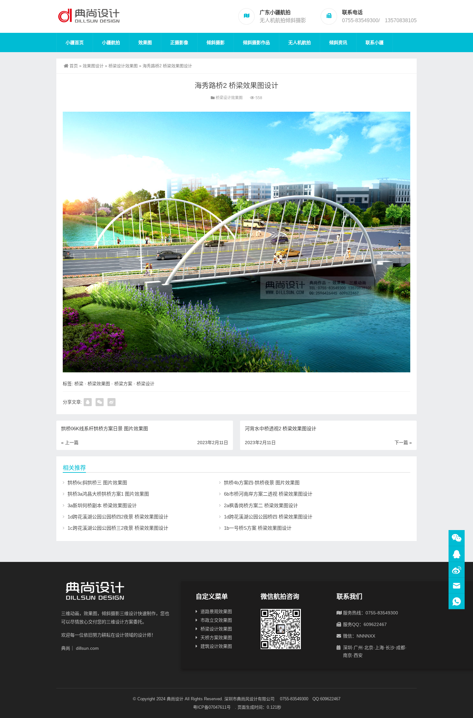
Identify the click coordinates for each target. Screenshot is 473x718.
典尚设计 (175, 698)
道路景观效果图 (216, 611)
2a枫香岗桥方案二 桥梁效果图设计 (261, 505)
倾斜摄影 (216, 42)
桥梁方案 (123, 383)
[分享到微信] (100, 402)
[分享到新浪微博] (111, 402)
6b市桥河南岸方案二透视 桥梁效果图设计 (268, 494)
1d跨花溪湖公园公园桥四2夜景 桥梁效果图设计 (118, 516)
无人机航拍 (299, 42)
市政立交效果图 (216, 620)
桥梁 (78, 383)
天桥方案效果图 (216, 637)
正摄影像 (179, 42)
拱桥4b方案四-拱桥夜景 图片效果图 (262, 482)
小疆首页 (75, 42)
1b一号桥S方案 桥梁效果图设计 (258, 528)
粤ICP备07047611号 (214, 707)
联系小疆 (375, 42)
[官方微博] (457, 570)
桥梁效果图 (99, 383)
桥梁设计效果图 (123, 65)
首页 (74, 65)
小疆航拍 (111, 42)
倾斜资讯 (338, 42)
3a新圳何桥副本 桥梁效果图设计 (102, 505)
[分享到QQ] (88, 402)
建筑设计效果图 (216, 646)
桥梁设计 (145, 383)
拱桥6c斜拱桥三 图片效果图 (97, 482)
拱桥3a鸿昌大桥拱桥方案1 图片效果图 (108, 494)
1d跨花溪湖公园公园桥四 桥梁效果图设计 (268, 516)
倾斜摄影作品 (256, 42)
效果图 (145, 42)
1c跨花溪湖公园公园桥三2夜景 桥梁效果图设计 (118, 528)
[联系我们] (457, 554)
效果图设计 (93, 65)
